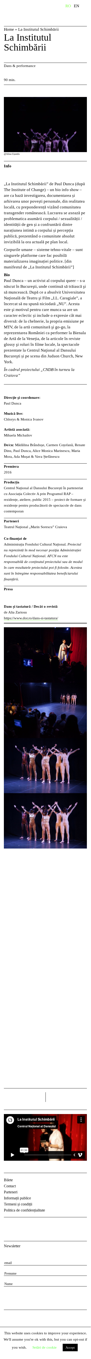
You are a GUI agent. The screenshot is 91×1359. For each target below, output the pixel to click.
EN (76, 6)
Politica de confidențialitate (24, 1210)
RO (68, 6)
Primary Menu (87, 7)
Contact (10, 1186)
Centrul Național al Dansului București (25, 13)
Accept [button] (70, 1347)
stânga (25, 1097)
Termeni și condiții (18, 1204)
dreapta (80, 1095)
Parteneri (10, 1192)
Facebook (8, 1225)
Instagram (20, 1225)
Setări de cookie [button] (44, 1347)
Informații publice (17, 1198)
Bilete (8, 1180)
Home (9, 29)
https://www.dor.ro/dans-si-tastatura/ (31, 618)
